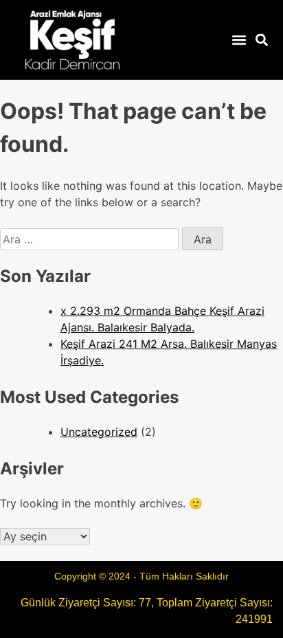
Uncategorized (98, 432)
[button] (238, 40)
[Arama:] (91, 239)
